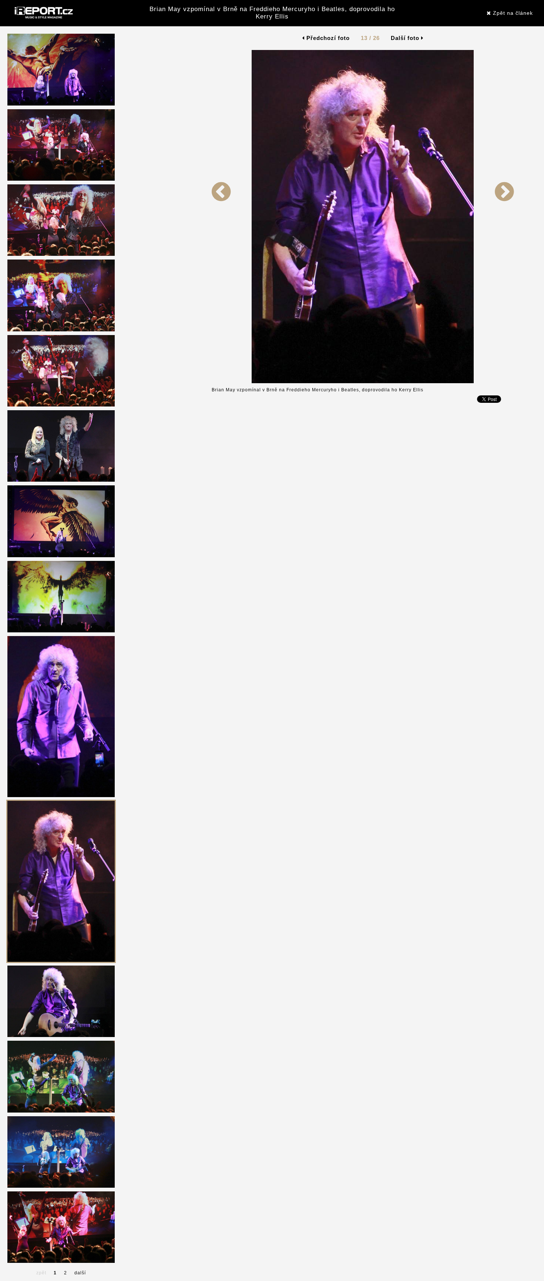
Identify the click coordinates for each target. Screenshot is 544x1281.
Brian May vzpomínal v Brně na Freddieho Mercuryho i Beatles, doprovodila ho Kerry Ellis (272, 13)
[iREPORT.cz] (43, 13)
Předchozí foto (327, 38)
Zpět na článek (512, 13)
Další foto (406, 38)
